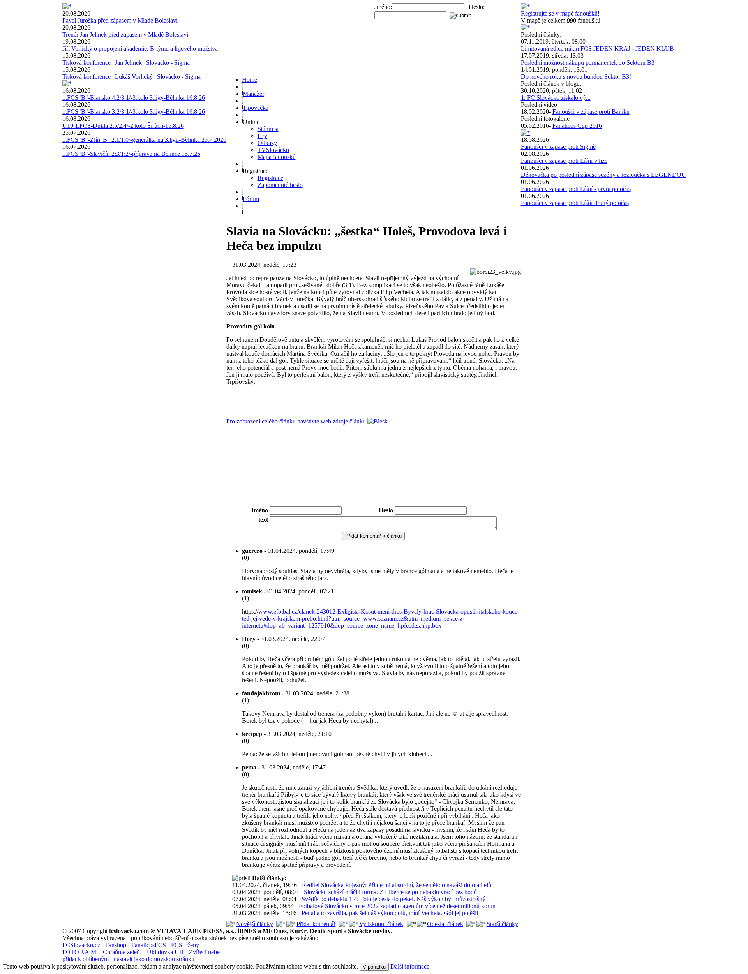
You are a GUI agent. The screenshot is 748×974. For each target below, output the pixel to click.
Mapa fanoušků (277, 157)
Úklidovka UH (165, 952)
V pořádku (374, 967)
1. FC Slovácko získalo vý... (556, 97)
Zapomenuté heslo (280, 185)
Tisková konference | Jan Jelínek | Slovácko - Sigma (126, 62)
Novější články (254, 924)
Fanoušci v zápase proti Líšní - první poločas (576, 188)
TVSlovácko (273, 149)
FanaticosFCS (148, 945)
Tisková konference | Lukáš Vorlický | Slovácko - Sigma (131, 76)
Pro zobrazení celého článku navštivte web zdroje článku (296, 421)
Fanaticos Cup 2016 (577, 125)
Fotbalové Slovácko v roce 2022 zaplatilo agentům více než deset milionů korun (397, 906)
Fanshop (115, 945)
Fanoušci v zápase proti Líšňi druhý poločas (575, 202)
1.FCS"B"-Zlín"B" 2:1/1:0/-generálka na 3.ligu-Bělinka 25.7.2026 (144, 139)
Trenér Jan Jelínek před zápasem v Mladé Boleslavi (125, 34)
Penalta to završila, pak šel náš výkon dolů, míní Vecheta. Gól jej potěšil (390, 913)
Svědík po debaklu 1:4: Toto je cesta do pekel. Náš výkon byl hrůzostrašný (393, 899)
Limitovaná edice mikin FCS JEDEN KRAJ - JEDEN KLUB (597, 48)
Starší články (502, 924)
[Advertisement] (373, 483)
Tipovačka (255, 107)
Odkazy (267, 142)
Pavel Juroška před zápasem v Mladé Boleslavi (120, 20)
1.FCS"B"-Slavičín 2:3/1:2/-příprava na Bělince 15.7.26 (131, 153)
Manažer (253, 93)
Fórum (251, 199)
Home (249, 79)
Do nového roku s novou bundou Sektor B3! (576, 76)
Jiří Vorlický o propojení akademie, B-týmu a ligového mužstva (140, 48)
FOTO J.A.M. (80, 952)
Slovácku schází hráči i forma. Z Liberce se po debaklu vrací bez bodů (390, 892)
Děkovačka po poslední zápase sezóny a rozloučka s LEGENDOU (603, 174)
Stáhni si (268, 128)
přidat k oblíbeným (85, 959)
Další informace (409, 966)
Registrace (270, 178)
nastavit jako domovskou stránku (154, 959)
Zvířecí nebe (204, 952)
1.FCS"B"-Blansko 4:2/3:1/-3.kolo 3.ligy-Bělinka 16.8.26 (133, 97)
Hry (262, 135)
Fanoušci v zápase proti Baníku (591, 111)
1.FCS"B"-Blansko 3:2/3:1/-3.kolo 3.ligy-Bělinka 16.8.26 (133, 111)
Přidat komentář (315, 924)
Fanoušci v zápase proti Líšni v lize (564, 160)
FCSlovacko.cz (81, 945)
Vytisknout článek (381, 924)
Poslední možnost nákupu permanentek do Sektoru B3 (587, 62)
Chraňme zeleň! (122, 952)
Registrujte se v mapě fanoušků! (560, 13)
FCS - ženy (185, 945)
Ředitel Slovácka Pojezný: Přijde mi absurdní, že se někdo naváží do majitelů (396, 885)
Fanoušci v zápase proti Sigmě (558, 146)
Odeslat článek (445, 924)
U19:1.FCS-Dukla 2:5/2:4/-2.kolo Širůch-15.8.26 (123, 125)
